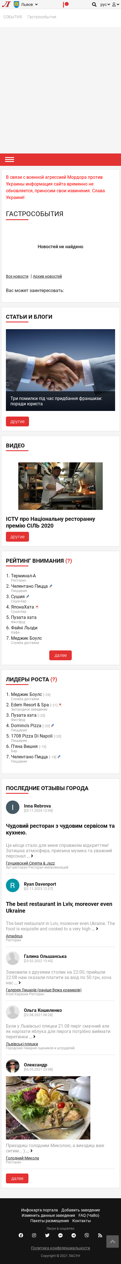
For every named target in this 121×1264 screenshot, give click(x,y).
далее (61, 655)
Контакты (81, 1220)
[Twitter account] (47, 1235)
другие (17, 421)
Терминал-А (23, 575)
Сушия (18, 596)
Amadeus (14, 936)
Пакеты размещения (49, 1220)
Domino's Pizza (26, 725)
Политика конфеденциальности (60, 1248)
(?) (68, 560)
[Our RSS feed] (100, 1235)
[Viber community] (87, 1235)
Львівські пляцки (22, 1044)
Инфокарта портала (39, 1210)
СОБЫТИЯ (12, 17)
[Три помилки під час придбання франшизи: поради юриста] (60, 409)
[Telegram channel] (74, 1235)
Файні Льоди (24, 627)
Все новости (17, 276)
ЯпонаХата (22, 607)
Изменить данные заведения (48, 1215)
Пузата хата (24, 617)
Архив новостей (47, 276)
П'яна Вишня (24, 746)
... (29, 856)
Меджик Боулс (26, 638)
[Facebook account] (21, 1235)
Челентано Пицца (29, 586)
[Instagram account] (34, 1235)
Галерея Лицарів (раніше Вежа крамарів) (44, 990)
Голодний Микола (22, 1158)
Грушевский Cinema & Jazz (30, 863)
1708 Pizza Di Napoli (32, 736)
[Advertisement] (60, 90)
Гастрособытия (42, 17)
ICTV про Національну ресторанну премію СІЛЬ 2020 (50, 522)
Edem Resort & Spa (30, 704)
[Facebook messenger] (60, 1235)
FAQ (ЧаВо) (89, 1215)
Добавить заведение (80, 1210)
